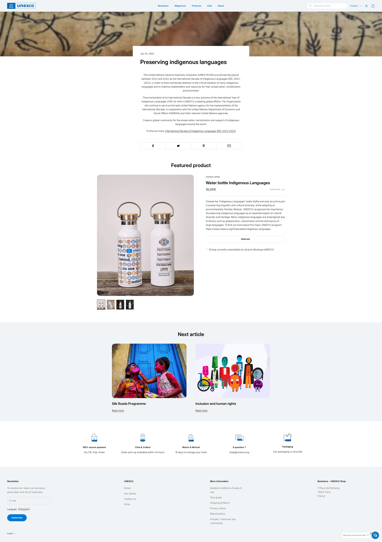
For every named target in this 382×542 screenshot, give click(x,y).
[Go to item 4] (130, 304)
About (221, 5)
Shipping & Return (220, 502)
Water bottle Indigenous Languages (238, 182)
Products (196, 5)
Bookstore (163, 5)
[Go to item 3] (120, 304)
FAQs (127, 504)
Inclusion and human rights (215, 404)
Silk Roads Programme (129, 404)
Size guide (216, 497)
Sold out (245, 239)
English (354, 5)
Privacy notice (218, 508)
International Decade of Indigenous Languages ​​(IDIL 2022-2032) (200, 130)
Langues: (12, 509)
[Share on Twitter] (178, 146)
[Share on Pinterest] (203, 146)
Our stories (130, 493)
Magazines (180, 5)
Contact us (130, 498)
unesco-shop (213, 176)
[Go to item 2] (111, 304)
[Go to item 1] (101, 304)
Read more (118, 410)
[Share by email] (229, 146)
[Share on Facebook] (152, 146)
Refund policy (217, 513)
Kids (209, 5)
